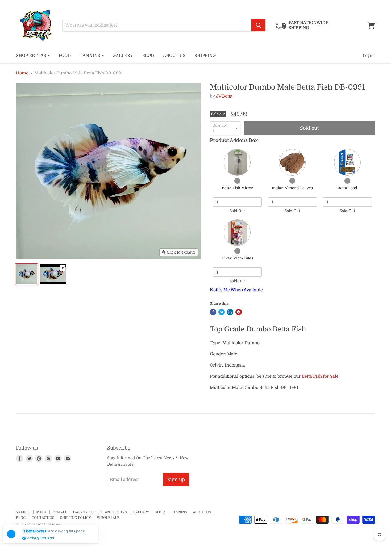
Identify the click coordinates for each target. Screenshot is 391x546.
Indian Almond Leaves (292, 188)
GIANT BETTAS (114, 512)
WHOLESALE (108, 518)
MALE (41, 512)
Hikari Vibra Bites (237, 258)
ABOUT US (174, 55)
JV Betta (224, 96)
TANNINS (90, 55)
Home (22, 73)
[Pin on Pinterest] (238, 312)
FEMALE (59, 512)
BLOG (148, 55)
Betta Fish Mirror (237, 188)
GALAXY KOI (84, 512)
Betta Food (347, 188)
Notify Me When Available (236, 290)
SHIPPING (205, 55)
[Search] (258, 25)
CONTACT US (43, 518)
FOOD (65, 55)
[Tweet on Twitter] (221, 312)
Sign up (176, 479)
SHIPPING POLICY (75, 518)
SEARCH (23, 512)
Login (368, 55)
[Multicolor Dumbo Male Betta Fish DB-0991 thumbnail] (26, 274)
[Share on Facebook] (213, 312)
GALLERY (123, 55)
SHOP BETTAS (31, 55)
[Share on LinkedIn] (230, 312)
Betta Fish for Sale (320, 376)
